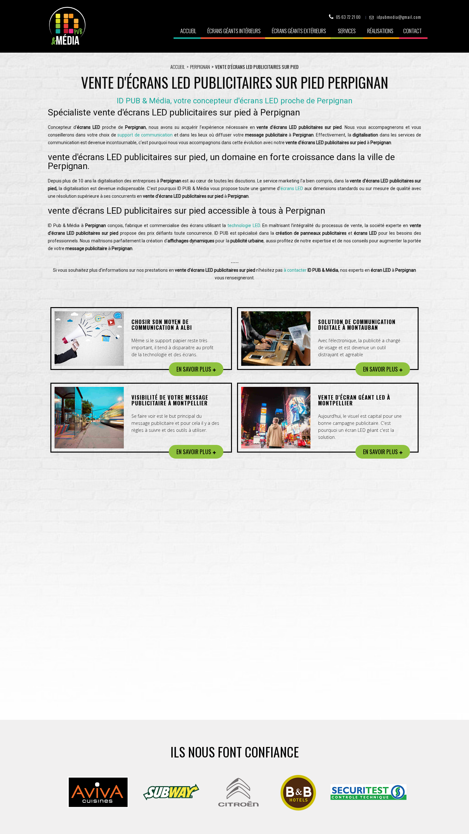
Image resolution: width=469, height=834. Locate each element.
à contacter (295, 270)
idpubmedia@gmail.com (399, 16)
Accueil (188, 31)
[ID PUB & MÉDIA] (67, 26)
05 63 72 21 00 (348, 16)
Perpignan (200, 67)
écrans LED (291, 188)
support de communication (145, 134)
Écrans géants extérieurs (299, 31)
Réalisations (380, 31)
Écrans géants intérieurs (234, 31)
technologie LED (243, 225)
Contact (412, 31)
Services (347, 31)
